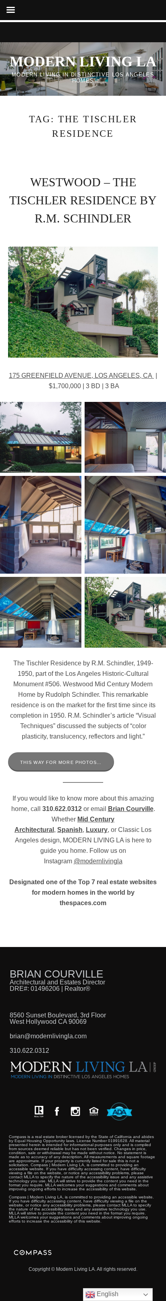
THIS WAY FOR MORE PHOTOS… (61, 762)
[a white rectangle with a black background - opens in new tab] (57, 1111)
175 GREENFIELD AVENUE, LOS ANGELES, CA (81, 375)
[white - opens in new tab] (75, 1111)
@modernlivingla (98, 861)
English (106, 1294)
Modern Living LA (83, 62)
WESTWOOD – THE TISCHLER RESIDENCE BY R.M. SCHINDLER (83, 200)
